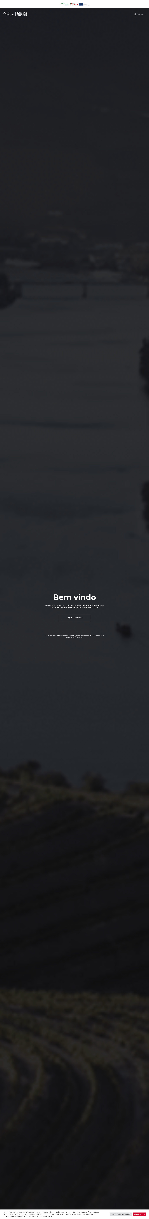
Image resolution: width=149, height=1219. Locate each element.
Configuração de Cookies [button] (120, 1214)
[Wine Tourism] (15, 14)
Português (140, 14)
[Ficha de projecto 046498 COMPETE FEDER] (74, 3)
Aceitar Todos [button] (139, 1214)
